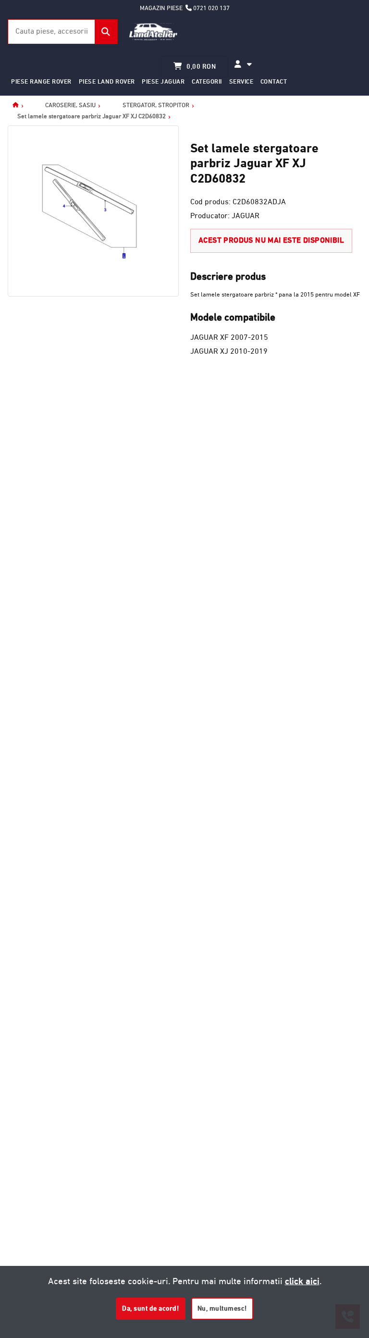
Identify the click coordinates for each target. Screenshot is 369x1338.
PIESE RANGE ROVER (41, 81)
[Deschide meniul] (243, 64)
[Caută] (106, 32)
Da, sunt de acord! (150, 1308)
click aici (302, 1281)
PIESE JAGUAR (163, 81)
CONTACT (273, 81)
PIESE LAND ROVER (107, 81)
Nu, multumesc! (222, 1308)
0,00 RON (200, 66)
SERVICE (241, 81)
